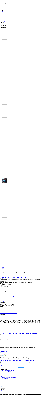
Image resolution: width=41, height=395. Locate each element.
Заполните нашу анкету (3, 390)
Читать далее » (1, 332)
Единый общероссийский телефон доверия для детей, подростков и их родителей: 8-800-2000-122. (9, 377)
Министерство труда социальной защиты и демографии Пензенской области (7, 370)
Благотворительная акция (4, 351)
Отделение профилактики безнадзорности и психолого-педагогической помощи (10, 7)
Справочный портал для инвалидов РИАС (3, 376)
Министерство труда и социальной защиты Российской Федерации (6, 371)
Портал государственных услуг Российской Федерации (5, 379)
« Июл (2, 28)
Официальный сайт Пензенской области (4, 372)
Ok (29, 394)
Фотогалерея (3, 18)
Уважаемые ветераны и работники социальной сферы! (8, 313)
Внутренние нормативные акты (5, 11)
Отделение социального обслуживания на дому (7, 6)
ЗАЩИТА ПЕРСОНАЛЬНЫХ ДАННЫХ (6, 13)
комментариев (4, 268)
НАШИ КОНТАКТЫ (3, 1)
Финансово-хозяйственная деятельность (6, 12)
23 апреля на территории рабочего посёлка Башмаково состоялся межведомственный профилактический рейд (17, 360)
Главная (2, 0)
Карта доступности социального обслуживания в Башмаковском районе (8, 8)
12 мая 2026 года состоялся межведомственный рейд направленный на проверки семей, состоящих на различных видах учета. (19, 333)
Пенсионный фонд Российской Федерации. (4, 378)
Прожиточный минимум (4, 15)
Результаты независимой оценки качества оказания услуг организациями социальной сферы (9, 380)
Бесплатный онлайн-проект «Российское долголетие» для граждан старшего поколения (13, 277)
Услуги (2, 5)
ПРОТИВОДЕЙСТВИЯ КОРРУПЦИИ (6, 16)
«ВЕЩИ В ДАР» (2, 301)
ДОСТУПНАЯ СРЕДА (4, 17)
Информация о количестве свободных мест (6, 14)
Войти (3, 267)
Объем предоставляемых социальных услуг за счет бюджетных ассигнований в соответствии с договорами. (12, 21)
